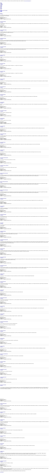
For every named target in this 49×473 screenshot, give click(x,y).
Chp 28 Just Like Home (3, 231)
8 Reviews (1, 55)
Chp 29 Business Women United (4, 239)
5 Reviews (1, 444)
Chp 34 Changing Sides (3, 281)
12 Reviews (1, 282)
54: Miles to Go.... (2, 451)
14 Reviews (1, 126)
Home (1, 2)
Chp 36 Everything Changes (3, 297)
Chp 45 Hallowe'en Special (3, 369)
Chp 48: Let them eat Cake (3, 403)
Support (1, 8)
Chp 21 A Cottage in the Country (4, 181)
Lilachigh (6, 10)
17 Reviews (1, 134)
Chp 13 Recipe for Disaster (3, 110)
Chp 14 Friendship (2, 118)
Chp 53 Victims (2, 443)
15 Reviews (1, 79)
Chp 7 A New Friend (2, 63)
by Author (1, 4)
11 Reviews (1, 47)
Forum (1, 7)
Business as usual (2, 10)
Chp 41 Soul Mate (2, 338)
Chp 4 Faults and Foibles (3, 38)
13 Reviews (1, 22)
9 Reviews (1, 87)
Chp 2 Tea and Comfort (3, 21)
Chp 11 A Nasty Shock (2, 94)
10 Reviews (1, 298)
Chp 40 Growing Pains (3, 330)
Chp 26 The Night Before (3, 214)
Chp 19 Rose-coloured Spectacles (4, 157)
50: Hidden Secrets (2, 419)
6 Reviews (1, 428)
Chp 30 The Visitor (2, 248)
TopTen (1, 6)
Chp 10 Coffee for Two (3, 86)
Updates (1, 3)
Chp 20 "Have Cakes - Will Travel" (4, 165)
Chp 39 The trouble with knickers (4, 321)
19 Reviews (1, 249)
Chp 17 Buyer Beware (2, 142)
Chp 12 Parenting (2, 102)
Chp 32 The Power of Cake (3, 265)
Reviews (1, 182)
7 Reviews (1, 306)
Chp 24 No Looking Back (3, 198)
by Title (1, 5)
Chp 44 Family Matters (3, 361)
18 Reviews (1, 290)
